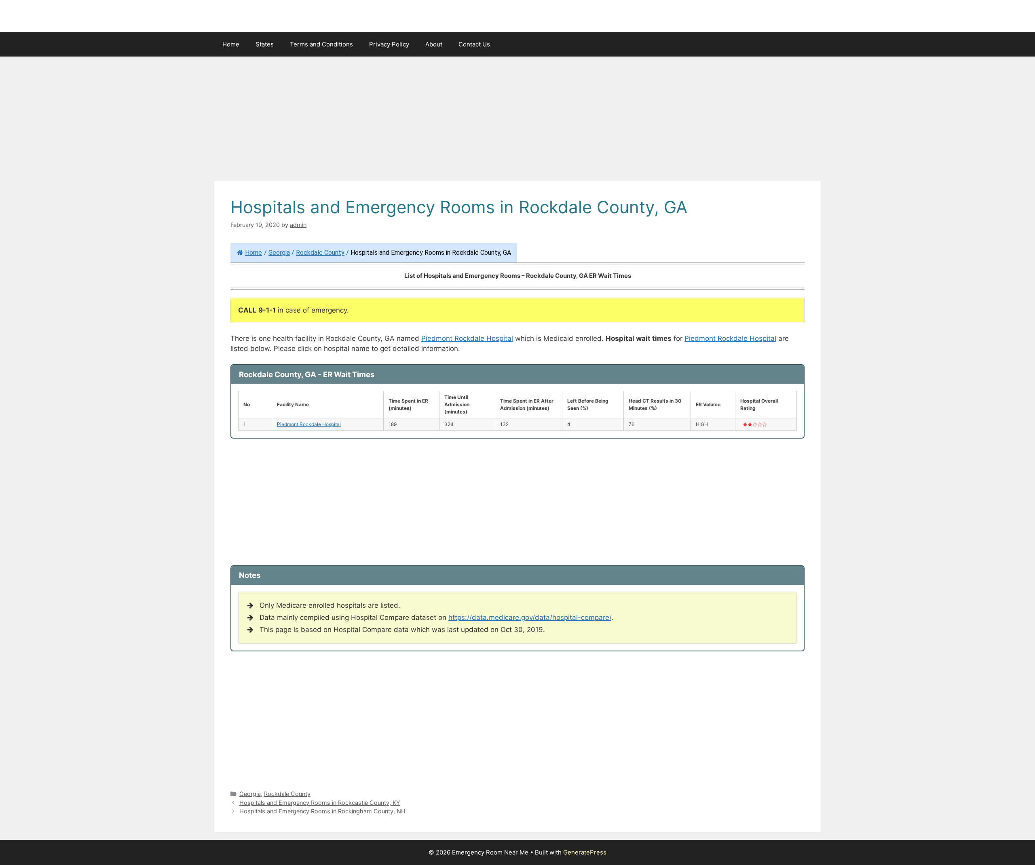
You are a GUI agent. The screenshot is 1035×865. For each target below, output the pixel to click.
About (433, 44)
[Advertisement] (517, 121)
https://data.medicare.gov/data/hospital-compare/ (529, 617)
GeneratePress (584, 852)
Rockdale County (320, 252)
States (265, 44)
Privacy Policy (389, 44)
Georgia (279, 252)
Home (230, 44)
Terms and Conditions (321, 44)
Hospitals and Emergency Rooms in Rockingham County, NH (322, 811)
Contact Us (474, 44)
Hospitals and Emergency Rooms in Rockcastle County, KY (319, 802)
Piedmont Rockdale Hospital (467, 338)
